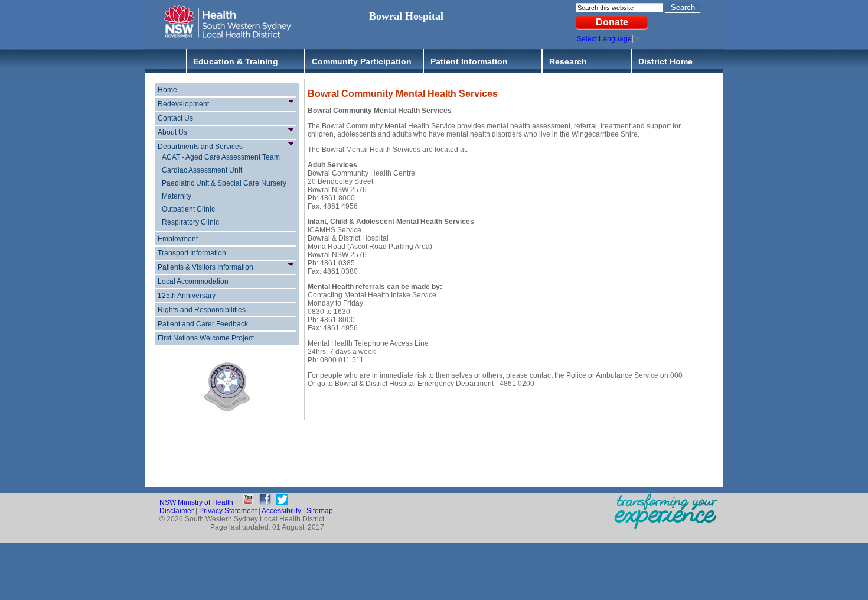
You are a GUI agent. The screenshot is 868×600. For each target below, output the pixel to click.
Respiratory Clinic (190, 222)
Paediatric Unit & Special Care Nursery (224, 183)
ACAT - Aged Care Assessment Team (221, 157)
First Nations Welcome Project (206, 338)
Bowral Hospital (406, 16)
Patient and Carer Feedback (203, 324)
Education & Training (235, 61)
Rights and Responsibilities (202, 310)
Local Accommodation (193, 281)
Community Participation (362, 61)
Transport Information (192, 253)
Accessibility (281, 511)
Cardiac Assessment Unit (202, 170)
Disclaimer (176, 511)
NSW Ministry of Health (196, 502)
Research (568, 61)
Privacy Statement (228, 511)
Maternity (176, 196)
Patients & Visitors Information (205, 267)
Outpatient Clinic (188, 209)
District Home (665, 61)
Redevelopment (183, 104)
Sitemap (319, 511)
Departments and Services (200, 146)
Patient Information (469, 61)
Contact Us (175, 118)
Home (167, 90)
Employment (178, 239)
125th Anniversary (187, 295)
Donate (612, 22)
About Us (172, 132)
